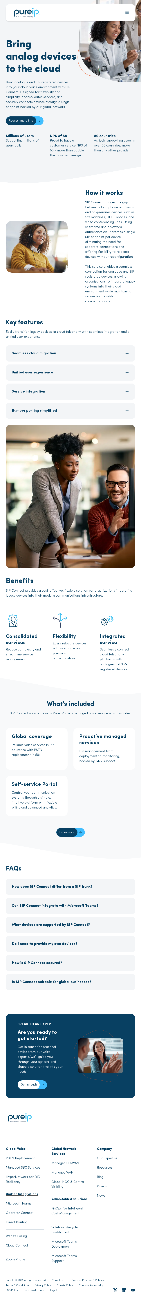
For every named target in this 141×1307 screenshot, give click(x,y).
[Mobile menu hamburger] (127, 12)
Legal (53, 1290)
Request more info (21, 120)
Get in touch (29, 1084)
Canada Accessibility (91, 1285)
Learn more (67, 832)
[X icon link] (115, 1290)
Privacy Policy (43, 1285)
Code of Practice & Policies (87, 1280)
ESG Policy (12, 1290)
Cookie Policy (65, 1285)
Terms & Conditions (17, 1285)
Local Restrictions (34, 1290)
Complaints (59, 1280)
